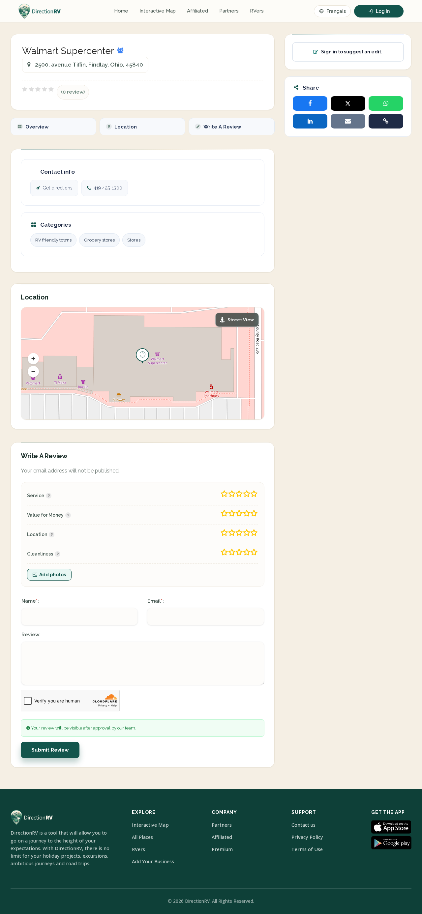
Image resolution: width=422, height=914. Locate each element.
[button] (33, 358)
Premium (222, 849)
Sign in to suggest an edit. (351, 51)
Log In (383, 11)
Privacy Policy (307, 837)
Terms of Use (307, 849)
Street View (240, 319)
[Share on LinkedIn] (310, 121)
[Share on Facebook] (310, 103)
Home (121, 11)
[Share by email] (348, 121)
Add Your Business (153, 861)
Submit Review (50, 750)
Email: (155, 601)
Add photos (52, 574)
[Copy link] (386, 121)
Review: (31, 635)
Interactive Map (157, 11)
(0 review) (73, 92)
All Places (142, 837)
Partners (229, 11)
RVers (257, 11)
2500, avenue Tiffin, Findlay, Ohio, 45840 (89, 64)
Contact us (303, 825)
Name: (30, 601)
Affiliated (197, 11)
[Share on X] (348, 103)
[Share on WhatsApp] (386, 103)
